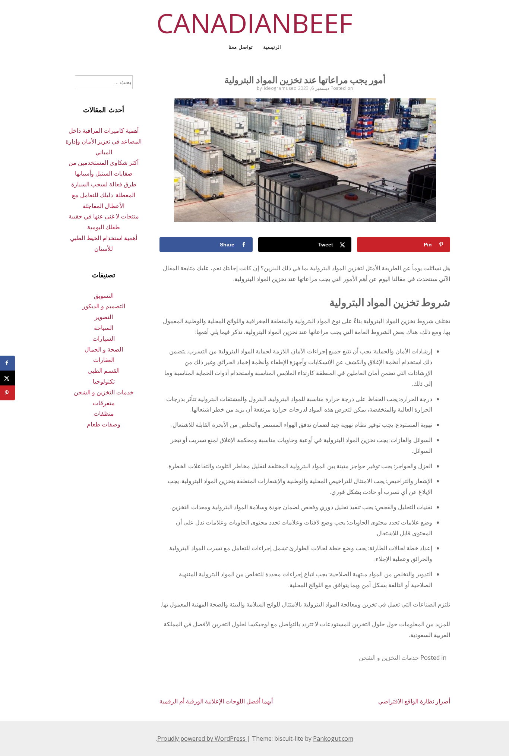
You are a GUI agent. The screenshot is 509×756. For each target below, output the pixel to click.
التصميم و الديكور (103, 306)
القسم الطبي (104, 370)
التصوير (104, 317)
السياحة (103, 328)
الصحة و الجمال (104, 349)
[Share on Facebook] (7, 363)
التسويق (104, 296)
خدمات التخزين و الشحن (389, 657)
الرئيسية (272, 46)
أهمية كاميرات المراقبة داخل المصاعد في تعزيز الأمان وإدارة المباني (104, 141)
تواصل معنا (240, 46)
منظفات (104, 413)
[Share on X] (7, 378)
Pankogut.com (333, 738)
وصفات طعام (103, 424)
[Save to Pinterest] (7, 392)
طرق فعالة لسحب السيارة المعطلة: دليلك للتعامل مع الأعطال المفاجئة (103, 195)
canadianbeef (254, 22)
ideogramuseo (280, 88)
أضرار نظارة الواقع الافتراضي (414, 701)
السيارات (103, 338)
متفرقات (104, 403)
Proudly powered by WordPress (202, 738)
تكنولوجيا (104, 381)
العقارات (103, 360)
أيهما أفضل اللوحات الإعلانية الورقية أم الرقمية (216, 701)
